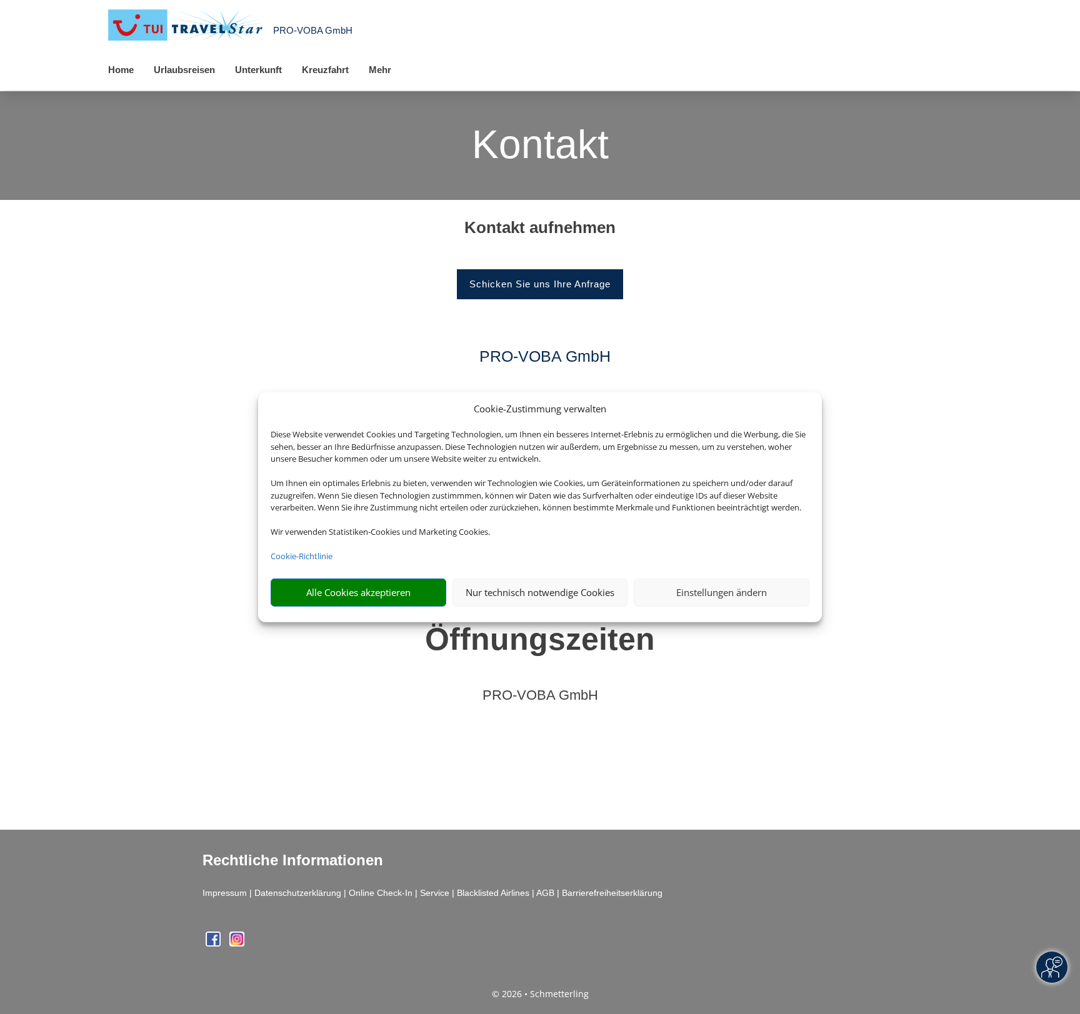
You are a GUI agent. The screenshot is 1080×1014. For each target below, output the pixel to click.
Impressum (224, 893)
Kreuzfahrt (325, 69)
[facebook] (214, 943)
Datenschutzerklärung (297, 893)
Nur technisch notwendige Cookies (540, 592)
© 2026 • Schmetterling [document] (540, 994)
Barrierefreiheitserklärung (612, 893)
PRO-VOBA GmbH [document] (540, 695)
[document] (540, 230)
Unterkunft (258, 69)
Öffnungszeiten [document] (540, 639)
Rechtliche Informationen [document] (292, 860)
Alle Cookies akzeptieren (358, 592)
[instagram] (237, 943)
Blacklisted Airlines (493, 893)
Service (434, 893)
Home (121, 69)
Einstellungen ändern (721, 592)
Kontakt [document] (540, 145)
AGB (545, 893)
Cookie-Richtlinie (301, 556)
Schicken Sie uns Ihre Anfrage (540, 284)
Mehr (380, 69)
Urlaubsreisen (184, 69)
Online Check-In (380, 893)
